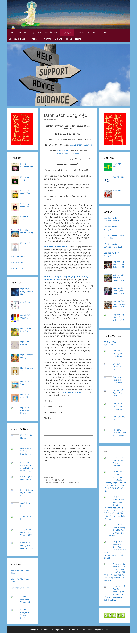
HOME (11, 33)
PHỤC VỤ (65, 33)
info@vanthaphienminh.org (80, 145)
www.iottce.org (63, 150)
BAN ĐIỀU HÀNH (51, 33)
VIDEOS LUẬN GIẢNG (17, 39)
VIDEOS (34, 39)
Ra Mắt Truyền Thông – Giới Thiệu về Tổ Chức (62, 482)
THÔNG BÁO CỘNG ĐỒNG (85, 33)
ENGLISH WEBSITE (73, 39)
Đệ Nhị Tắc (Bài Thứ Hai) (55, 480)
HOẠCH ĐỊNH (36, 33)
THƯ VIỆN (103, 33)
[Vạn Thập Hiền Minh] (13, 28)
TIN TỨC (47, 39)
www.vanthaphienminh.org (68, 153)
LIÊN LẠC (58, 39)
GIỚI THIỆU (22, 33)
